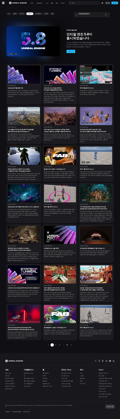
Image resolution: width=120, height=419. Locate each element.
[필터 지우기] (106, 15)
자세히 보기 (71, 51)
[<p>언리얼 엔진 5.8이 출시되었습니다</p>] (60, 41)
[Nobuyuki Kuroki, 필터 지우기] (89, 13)
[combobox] (91, 16)
